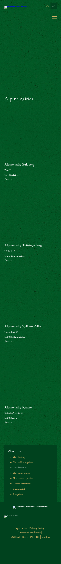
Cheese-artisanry (21, 483)
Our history (18, 457)
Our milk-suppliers (22, 462)
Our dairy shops (21, 473)
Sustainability (19, 489)
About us (14, 451)
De (47, 6)
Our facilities (19, 467)
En (54, 6)
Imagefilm (17, 494)
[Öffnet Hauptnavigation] (54, 17)
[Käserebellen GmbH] (23, 7)
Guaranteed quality (22, 478)
